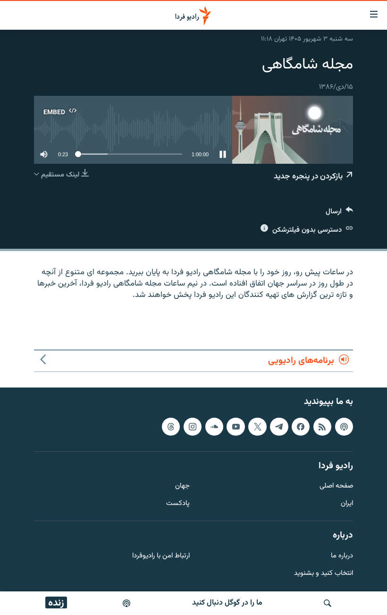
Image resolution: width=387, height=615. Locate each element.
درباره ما (342, 556)
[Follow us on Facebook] (301, 426)
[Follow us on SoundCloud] (214, 426)
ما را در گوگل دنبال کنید (227, 603)
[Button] (339, 213)
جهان (182, 486)
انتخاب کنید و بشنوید (323, 573)
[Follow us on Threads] (171, 426)
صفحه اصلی (336, 486)
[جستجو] (327, 603)
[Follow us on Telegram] (279, 426)
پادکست (178, 504)
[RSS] (322, 426)
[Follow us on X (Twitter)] (257, 426)
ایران (347, 504)
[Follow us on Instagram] (193, 426)
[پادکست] (126, 603)
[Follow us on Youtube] (235, 426)
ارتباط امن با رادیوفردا (161, 556)
